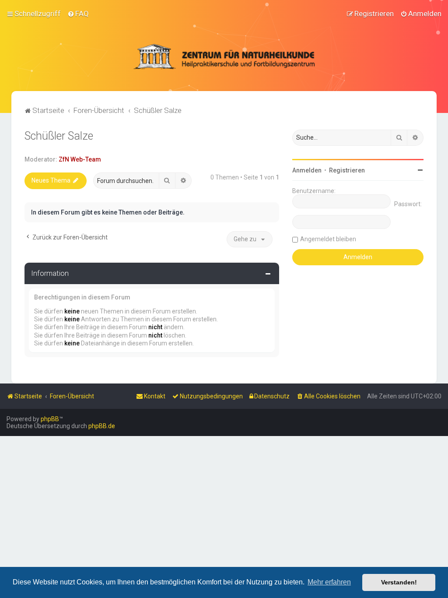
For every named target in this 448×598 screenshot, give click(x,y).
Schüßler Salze (58, 136)
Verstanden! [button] (399, 582)
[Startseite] (224, 56)
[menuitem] (78, 13)
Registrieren (347, 170)
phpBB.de (101, 425)
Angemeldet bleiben (328, 239)
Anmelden (307, 170)
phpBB (50, 418)
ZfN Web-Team (80, 159)
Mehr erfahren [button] (329, 582)
